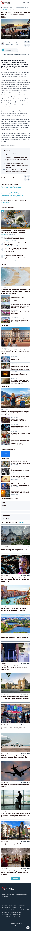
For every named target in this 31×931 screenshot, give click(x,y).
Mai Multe (15, 878)
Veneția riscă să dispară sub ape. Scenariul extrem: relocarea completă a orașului (17, 165)
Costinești (19, 190)
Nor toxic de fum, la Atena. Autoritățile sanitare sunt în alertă (19, 374)
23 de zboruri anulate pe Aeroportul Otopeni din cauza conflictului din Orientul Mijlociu (14, 756)
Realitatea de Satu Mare (16, 912)
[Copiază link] (25, 42)
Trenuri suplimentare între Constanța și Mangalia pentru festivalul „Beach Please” (19, 320)
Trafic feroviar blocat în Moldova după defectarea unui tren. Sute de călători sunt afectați (20, 306)
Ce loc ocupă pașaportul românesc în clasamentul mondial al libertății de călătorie (20, 420)
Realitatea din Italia (17, 914)
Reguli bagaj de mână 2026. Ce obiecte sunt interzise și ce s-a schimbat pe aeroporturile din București (14, 667)
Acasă (4, 7)
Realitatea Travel (14, 43)
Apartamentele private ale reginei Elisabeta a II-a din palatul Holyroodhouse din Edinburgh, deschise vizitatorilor (15, 698)
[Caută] (24, 2)
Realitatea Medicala (6, 909)
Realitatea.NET (5, 905)
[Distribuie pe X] (28, 45)
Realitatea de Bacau (23, 916)
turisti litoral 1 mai (7, 187)
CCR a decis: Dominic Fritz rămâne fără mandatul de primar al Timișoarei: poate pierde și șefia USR (15, 250)
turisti (13, 195)
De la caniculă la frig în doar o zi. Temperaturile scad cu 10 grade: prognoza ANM (15, 257)
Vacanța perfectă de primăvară (11, 844)
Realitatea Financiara (6, 907)
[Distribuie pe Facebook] (28, 42)
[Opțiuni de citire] (28, 928)
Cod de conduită (5, 896)
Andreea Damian (25, 546)
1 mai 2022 (14, 193)
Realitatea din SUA (25, 909)
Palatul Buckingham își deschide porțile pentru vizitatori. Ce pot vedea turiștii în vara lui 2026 (15, 351)
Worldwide (11, 7)
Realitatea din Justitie (16, 907)
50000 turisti (17, 187)
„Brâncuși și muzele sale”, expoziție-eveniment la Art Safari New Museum (14, 237)
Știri (7, 7)
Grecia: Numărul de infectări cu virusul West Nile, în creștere (20, 477)
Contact (3, 894)
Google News (5, 202)
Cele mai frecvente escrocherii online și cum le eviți (20, 427)
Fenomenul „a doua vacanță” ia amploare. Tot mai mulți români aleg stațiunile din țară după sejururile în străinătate (15, 291)
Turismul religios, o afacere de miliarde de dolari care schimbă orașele (17, 154)
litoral (20, 193)
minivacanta (5, 195)
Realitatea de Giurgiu (6, 916)
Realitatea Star (22, 905)
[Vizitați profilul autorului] (2, 43)
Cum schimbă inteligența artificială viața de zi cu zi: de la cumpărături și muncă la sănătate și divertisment (16, 159)
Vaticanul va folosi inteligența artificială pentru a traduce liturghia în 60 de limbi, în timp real (14, 872)
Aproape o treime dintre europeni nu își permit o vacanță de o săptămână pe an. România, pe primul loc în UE (15, 413)
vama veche (20, 195)
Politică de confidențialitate (21, 894)
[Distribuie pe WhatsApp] (25, 45)
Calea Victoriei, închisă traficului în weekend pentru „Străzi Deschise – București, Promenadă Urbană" (20, 443)
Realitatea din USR (5, 912)
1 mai (13, 190)
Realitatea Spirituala (15, 909)
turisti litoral (5, 193)
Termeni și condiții (10, 894)
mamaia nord (5, 190)
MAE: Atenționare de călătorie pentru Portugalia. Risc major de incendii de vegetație (20, 381)
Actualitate (4, 234)
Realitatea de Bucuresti (6, 914)
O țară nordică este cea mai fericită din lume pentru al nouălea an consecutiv (16, 170)
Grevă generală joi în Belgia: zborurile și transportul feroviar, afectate (13, 728)
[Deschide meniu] (28, 3)
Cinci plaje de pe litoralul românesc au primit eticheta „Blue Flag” (19, 299)
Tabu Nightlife (14, 916)
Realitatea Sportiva (13, 905)
